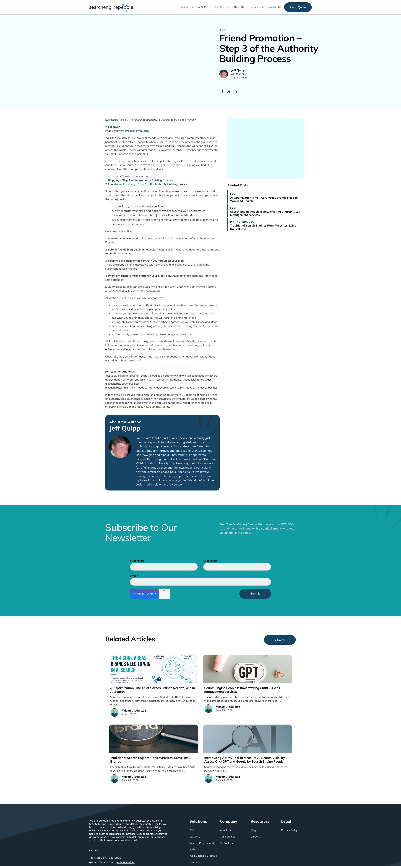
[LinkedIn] (235, 91)
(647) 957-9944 (125, 862)
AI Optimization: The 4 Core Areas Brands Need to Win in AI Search (264, 199)
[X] (229, 91)
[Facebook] (222, 91)
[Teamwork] (113, 126)
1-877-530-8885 (110, 857)
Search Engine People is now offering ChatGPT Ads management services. (265, 213)
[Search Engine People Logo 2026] (111, 4)
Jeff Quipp (125, 428)
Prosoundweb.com (137, 130)
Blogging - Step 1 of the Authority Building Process (140, 180)
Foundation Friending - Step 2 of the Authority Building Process (148, 184)
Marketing (238, 221)
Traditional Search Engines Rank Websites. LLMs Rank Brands (263, 227)
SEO (222, 29)
